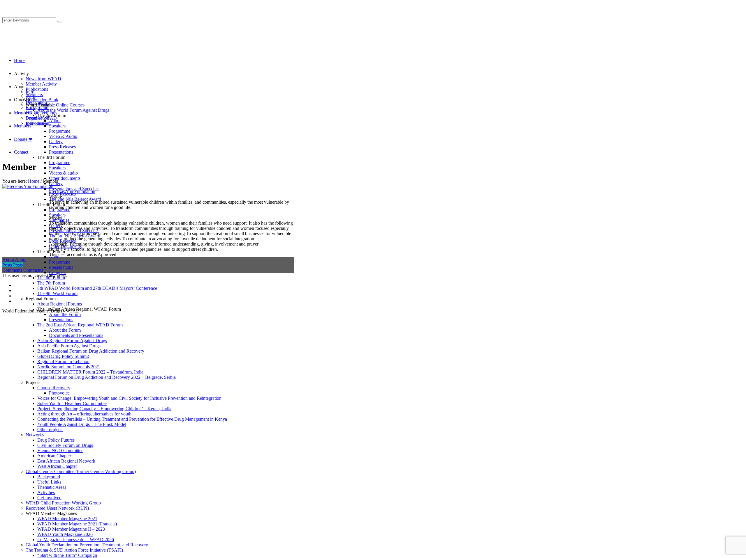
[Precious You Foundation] (27, 186)
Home (33, 181)
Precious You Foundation (72, 191)
